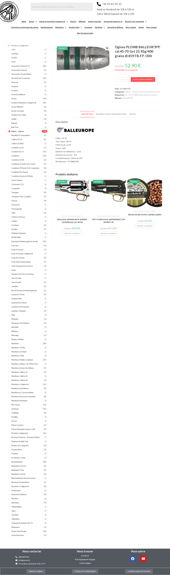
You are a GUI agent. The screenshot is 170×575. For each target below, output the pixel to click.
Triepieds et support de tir (22, 523)
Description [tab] (87, 114)
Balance (14, 123)
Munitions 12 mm (18, 348)
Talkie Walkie (16, 507)
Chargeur (15, 192)
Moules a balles (17, 339)
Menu (24, 22)
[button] (33, 21)
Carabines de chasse (19, 172)
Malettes (14, 319)
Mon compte (131, 27)
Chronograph (16, 209)
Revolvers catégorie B (20, 486)
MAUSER (14, 327)
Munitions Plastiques (19, 401)
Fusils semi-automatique (21, 262)
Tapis (13, 511)
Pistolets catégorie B (19, 433)
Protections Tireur (18, 458)
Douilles (14, 229)
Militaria (82, 22)
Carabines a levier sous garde (23, 164)
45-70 (127, 95)
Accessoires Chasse (19, 70)
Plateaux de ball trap (19, 441)
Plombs (154, 95)
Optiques (98, 27)
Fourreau (14, 245)
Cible (13, 213)
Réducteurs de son (18, 466)
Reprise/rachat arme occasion (23, 478)
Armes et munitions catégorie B (52, 22)
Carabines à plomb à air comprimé (25, 168)
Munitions (59, 27)
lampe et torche (17, 294)
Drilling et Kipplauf (18, 233)
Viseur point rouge (18, 531)
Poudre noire (74, 27)
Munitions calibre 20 (19, 380)
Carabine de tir (17, 152)
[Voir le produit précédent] (155, 47)
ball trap (14, 127)
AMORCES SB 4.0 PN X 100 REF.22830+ (145, 214)
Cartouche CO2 (17, 184)
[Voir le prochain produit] (160, 47)
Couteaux (88, 27)
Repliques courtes (18, 474)
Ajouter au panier (142, 79)
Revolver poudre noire (76, 216)
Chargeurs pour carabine (21, 196)
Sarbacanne (15, 490)
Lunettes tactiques (18, 311)
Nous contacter (31, 551)
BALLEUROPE (128, 98)
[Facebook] (132, 558)
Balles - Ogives (131, 92)
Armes (31, 22)
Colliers (14, 221)
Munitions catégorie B (20, 384)
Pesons (14, 421)
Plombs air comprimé (20, 445)
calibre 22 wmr (17, 143)
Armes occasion (94, 22)
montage (14, 335)
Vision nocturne (17, 535)
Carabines (15, 156)
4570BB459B (136, 95)
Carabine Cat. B (17, 148)
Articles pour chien (18, 115)
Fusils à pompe (17, 250)
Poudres (14, 454)
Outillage (14, 413)
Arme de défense (18, 94)
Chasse (73, 22)
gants (13, 270)
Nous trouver (85, 551)
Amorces (136, 211)
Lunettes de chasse (19, 303)
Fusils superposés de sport (22, 266)
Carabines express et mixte (22, 176)
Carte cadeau (16, 180)
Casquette (15, 188)
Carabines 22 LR (17, 160)
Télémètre (15, 519)
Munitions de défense (20, 388)
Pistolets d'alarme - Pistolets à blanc (25, 437)
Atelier (14, 119)
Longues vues (16, 299)
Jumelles (14, 286)
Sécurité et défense (115, 27)
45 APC (14, 58)
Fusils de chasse (17, 258)
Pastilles (14, 417)
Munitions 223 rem (19, 352)
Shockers (14, 498)
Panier (141, 27)
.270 (13, 50)
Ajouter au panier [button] (72, 233)
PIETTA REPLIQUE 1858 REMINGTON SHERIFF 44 (108, 220)
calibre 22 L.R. (17, 139)
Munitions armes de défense (22, 368)
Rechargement (47, 27)
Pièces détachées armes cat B (23, 429)
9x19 (13, 62)
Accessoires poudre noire (21, 74)
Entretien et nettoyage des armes (24, 27)
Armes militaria (17, 107)
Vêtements (15, 527)
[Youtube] (143, 558)
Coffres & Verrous (18, 217)
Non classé (15, 405)
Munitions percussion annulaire (23, 396)
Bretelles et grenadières (20, 135)
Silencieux (15, 503)
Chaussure (15, 205)
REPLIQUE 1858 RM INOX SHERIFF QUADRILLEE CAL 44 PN (72, 220)
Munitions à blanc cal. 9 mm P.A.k (24, 364)
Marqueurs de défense (20, 323)
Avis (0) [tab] (132, 114)
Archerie (14, 86)
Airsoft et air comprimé (134, 22)
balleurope (146, 95)
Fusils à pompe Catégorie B (22, 254)
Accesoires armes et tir (113, 22)
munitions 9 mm (17, 356)
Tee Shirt (14, 515)
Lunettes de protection (20, 307)
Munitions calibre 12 (19, 372)
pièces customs (17, 425)
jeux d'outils (16, 278)
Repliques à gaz (17, 470)
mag (13, 315)
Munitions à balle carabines (22, 360)
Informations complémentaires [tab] (111, 114)
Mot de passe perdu (85, 33)
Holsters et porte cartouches (22, 274)
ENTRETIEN (16, 237)
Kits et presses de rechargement (24, 290)
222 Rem (14, 54)
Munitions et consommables (22, 392)
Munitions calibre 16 (19, 376)
